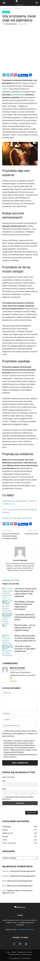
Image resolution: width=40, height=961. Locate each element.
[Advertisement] (20, 51)
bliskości (5, 89)
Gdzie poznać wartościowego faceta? (22, 871)
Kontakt (14, 952)
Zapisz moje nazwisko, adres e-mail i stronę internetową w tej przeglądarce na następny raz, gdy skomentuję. (20, 733)
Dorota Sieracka (11, 24)
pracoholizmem (18, 95)
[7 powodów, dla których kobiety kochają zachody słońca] (7, 620)
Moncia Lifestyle (17, 668)
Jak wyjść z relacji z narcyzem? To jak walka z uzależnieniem (25, 648)
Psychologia (17, 8)
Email (4, 789)
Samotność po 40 (31, 534)
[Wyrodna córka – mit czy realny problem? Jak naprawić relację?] (7, 627)
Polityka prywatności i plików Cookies (20, 954)
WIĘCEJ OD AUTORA (10, 584)
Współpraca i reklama (25, 952)
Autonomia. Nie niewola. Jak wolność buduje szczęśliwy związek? (11, 536)
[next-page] (21, 657)
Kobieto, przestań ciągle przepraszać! (17, 518)
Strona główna (6, 8)
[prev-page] (17, 657)
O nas (8, 952)
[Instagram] (20, 944)
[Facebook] (14, 944)
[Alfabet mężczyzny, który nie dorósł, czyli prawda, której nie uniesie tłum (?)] (7, 642)
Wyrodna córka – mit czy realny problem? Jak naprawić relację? (24, 627)
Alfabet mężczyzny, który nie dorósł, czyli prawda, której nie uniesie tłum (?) (25, 638)
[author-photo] (20, 557)
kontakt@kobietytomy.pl (25, 929)
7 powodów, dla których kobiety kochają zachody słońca (24, 617)
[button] (3, 3)
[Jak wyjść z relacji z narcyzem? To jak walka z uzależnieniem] (7, 651)
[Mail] (26, 944)
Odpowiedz (13, 681)
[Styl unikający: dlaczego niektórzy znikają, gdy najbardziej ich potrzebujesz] (7, 608)
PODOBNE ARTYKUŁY (11, 580)
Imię (3, 781)
